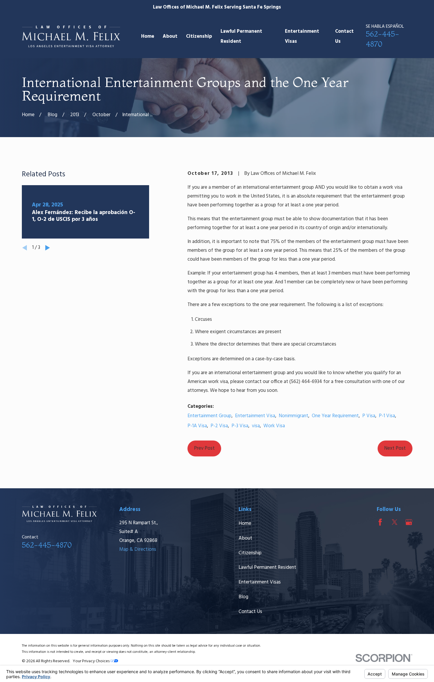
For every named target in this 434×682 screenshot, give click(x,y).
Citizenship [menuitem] (199, 36)
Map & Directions (137, 549)
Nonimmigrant (293, 416)
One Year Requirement (335, 416)
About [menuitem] (170, 36)
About (245, 538)
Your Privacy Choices (91, 661)
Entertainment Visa (255, 416)
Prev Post (204, 448)
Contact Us (250, 612)
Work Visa (274, 426)
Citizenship (250, 553)
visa (256, 426)
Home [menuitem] (147, 36)
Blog (243, 597)
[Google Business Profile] (408, 522)
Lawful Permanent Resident (267, 567)
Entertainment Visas (260, 582)
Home (245, 523)
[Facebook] (380, 522)
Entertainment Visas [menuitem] (302, 36)
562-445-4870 (47, 544)
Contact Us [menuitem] (344, 36)
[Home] (71, 36)
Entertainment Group (209, 416)
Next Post (395, 448)
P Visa (368, 416)
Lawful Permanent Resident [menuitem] (241, 36)
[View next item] (47, 247)
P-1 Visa (387, 416)
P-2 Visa (219, 426)
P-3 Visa (239, 426)
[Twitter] (394, 522)
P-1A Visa (197, 426)
